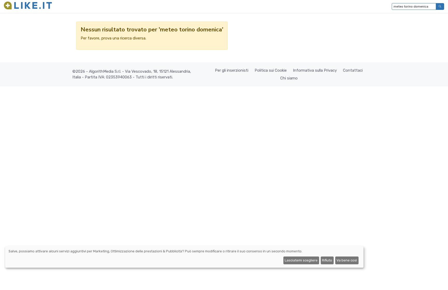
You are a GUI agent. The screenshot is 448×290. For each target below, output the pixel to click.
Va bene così (347, 260)
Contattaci (353, 70)
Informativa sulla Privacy (315, 70)
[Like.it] (28, 6)
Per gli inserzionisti (231, 70)
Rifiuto (327, 260)
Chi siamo (289, 78)
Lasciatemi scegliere (301, 260)
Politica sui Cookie (271, 70)
